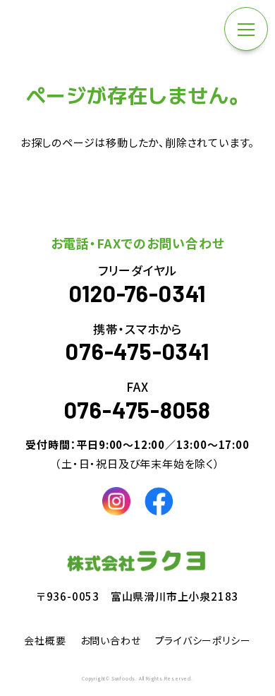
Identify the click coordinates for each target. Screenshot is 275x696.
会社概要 (45, 640)
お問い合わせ (110, 640)
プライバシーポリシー (203, 640)
